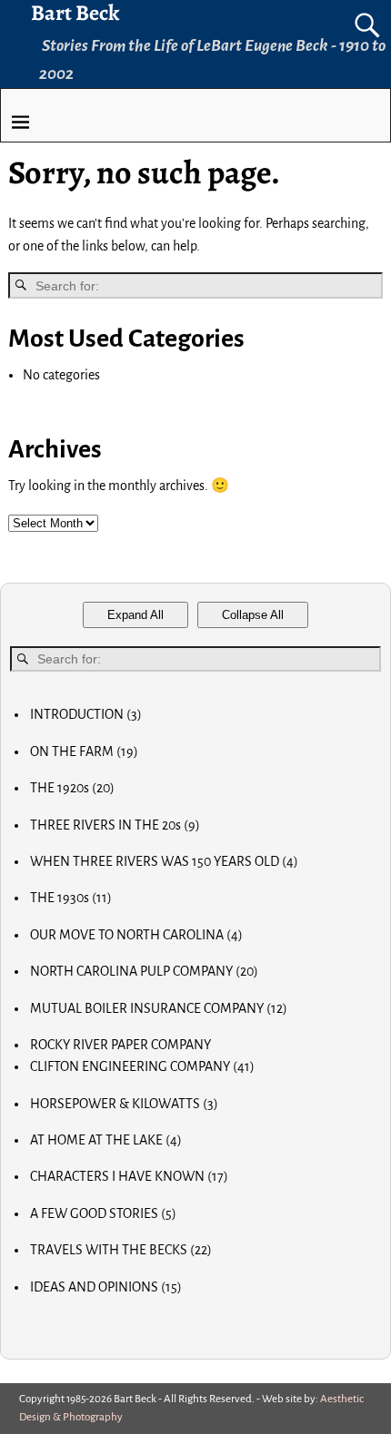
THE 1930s (71, 897)
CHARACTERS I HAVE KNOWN (129, 1176)
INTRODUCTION (86, 714)
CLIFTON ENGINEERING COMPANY (142, 1066)
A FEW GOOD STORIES (103, 1213)
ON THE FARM (84, 751)
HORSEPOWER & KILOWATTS (124, 1103)
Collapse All (253, 615)
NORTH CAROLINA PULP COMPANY (144, 971)
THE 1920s (72, 788)
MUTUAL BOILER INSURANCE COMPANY (158, 1008)
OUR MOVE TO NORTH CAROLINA (136, 935)
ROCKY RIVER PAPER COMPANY (120, 1044)
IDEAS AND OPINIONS (106, 1287)
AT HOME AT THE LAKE (106, 1140)
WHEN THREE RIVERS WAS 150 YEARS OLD (164, 861)
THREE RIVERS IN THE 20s (115, 825)
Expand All (135, 615)
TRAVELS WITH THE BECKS (121, 1249)
